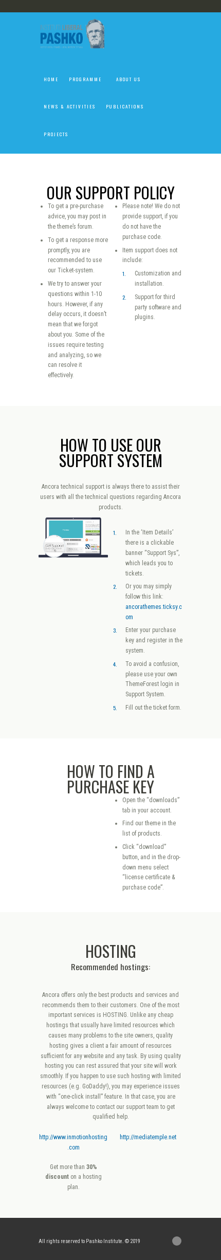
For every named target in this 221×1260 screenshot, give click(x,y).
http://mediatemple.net (148, 1137)
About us (128, 79)
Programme (85, 79)
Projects (56, 134)
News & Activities (70, 106)
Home (51, 79)
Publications (125, 106)
